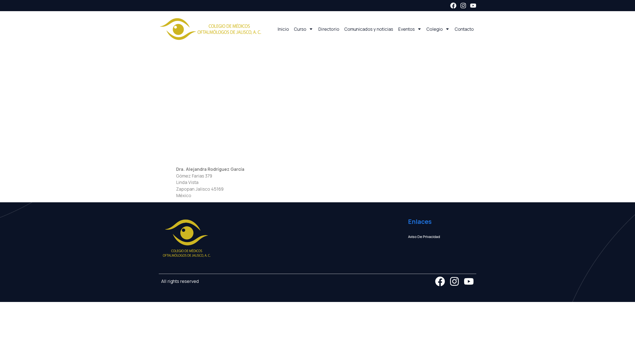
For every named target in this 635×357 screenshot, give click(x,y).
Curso (300, 29)
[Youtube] (473, 5)
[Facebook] (453, 5)
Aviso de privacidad (424, 236)
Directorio (328, 29)
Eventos (406, 29)
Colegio (434, 29)
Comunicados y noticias (368, 29)
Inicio (283, 29)
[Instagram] (463, 5)
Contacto (464, 29)
